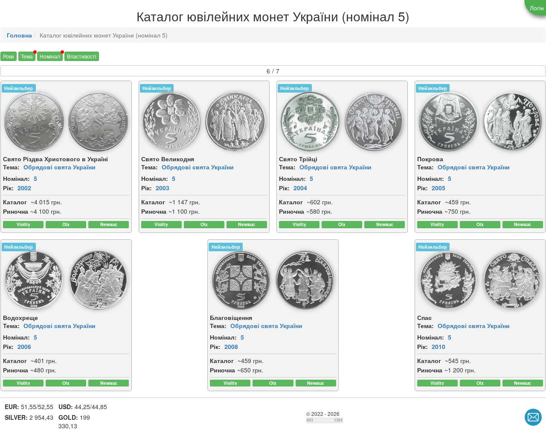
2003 (162, 187)
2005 (438, 187)
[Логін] (535, 7)
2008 (231, 346)
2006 (24, 346)
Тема (27, 56)
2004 (300, 187)
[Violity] (23, 224)
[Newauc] (108, 224)
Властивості (81, 56)
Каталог (15, 202)
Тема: (11, 167)
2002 (24, 187)
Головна (19, 35)
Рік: (8, 188)
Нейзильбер (18, 88)
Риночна (15, 211)
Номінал (50, 56)
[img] (34, 121)
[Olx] (66, 224)
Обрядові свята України (59, 167)
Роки (8, 56)
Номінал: (16, 178)
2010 (438, 346)
